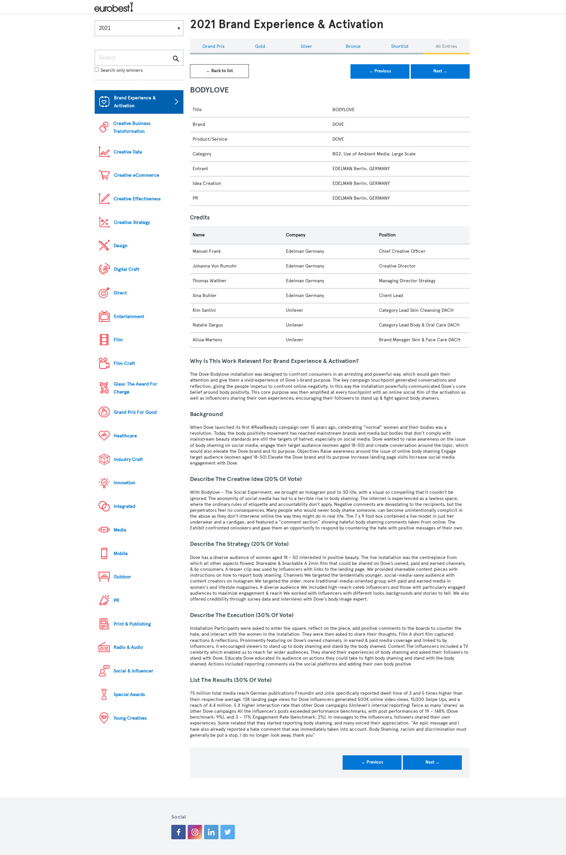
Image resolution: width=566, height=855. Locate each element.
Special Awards (129, 694)
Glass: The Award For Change (135, 388)
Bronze (353, 46)
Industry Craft (128, 459)
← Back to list (219, 70)
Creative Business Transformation (131, 127)
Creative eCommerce (136, 175)
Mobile (121, 553)
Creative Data (128, 152)
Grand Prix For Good (135, 412)
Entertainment (129, 316)
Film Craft (124, 363)
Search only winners (121, 70)
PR (116, 600)
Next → (440, 71)
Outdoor (122, 577)
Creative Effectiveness (137, 199)
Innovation (124, 483)
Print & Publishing (132, 624)
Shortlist (399, 46)
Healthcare (125, 436)
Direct (120, 293)
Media (120, 530)
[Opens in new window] (178, 832)
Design (120, 246)
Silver (306, 46)
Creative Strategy (132, 222)
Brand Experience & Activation (135, 102)
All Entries (446, 46)
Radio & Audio (128, 647)
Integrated (124, 506)
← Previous (380, 71)
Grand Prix (213, 46)
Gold (260, 46)
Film (118, 340)
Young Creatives (130, 718)
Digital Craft (126, 269)
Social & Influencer (133, 671)
